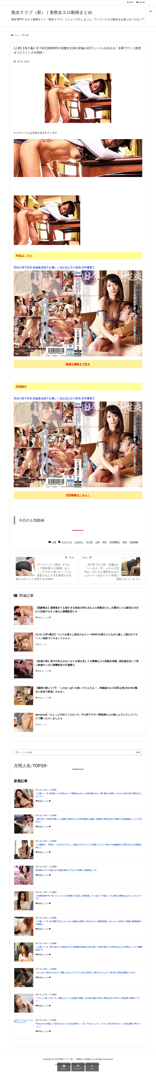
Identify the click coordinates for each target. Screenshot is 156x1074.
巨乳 (104, 542)
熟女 (125, 542)
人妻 (26, 35)
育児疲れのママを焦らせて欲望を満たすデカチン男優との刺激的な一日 (66, 870)
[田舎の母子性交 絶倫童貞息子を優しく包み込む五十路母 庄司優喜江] (78, 313)
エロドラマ (67, 542)
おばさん (79, 542)
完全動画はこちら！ (78, 495)
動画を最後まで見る (78, 364)
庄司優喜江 (114, 542)
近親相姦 (134, 542)
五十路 (89, 542)
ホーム (15, 35)
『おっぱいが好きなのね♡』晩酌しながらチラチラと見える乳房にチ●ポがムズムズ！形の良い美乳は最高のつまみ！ (86, 972)
